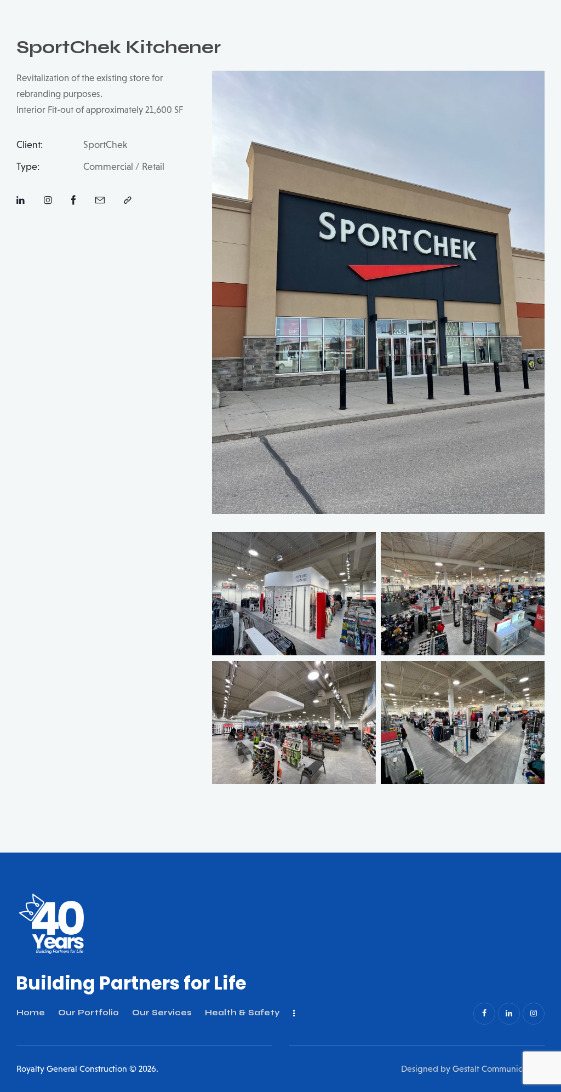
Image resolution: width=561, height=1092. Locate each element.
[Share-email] (100, 201)
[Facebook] (73, 201)
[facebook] (484, 1014)
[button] (127, 201)
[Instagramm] (48, 201)
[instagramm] (534, 1014)
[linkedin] (509, 1014)
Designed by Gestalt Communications (473, 1068)
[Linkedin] (20, 201)
